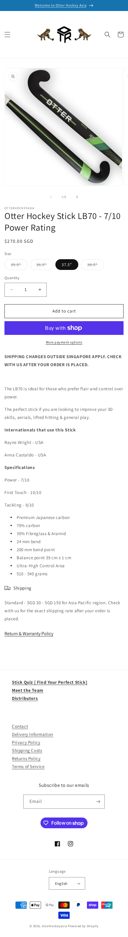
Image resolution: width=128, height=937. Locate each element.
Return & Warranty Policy (28, 633)
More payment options (64, 342)
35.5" (19, 266)
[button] (7, 34)
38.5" (95, 266)
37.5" (67, 264)
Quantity (11, 277)
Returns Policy (26, 758)
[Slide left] (50, 196)
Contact (20, 726)
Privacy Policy (26, 742)
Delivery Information (32, 734)
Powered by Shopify (83, 926)
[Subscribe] (97, 802)
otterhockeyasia (54, 926)
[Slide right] (77, 196)
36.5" (44, 266)
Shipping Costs (27, 750)
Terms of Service (28, 766)
